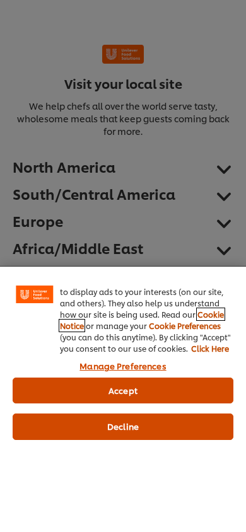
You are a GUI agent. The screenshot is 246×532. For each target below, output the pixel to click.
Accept (123, 390)
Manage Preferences (122, 365)
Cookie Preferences (185, 325)
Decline (123, 426)
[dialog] (123, 399)
